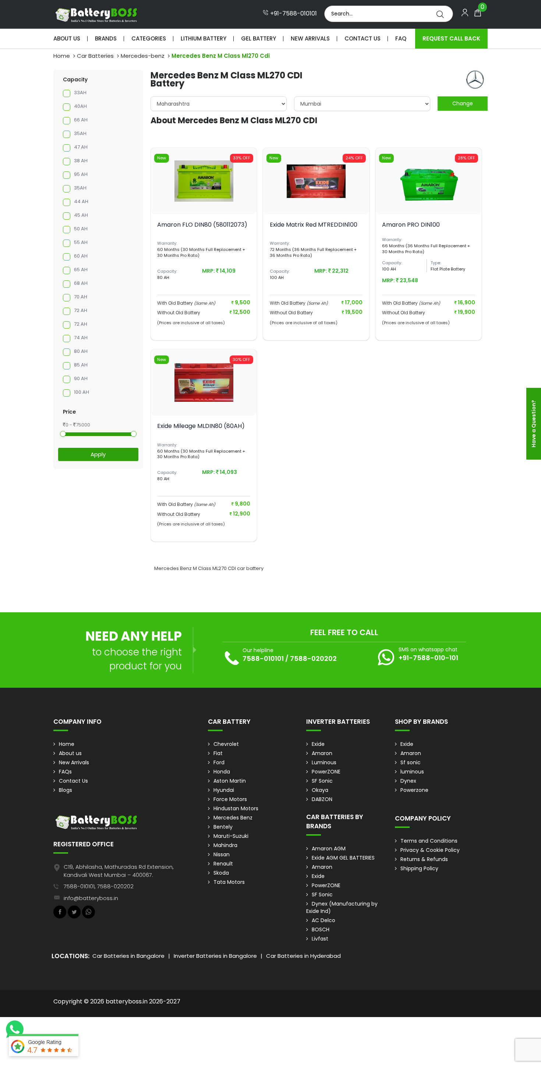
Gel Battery (258, 38)
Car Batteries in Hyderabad (303, 956)
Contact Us (362, 38)
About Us (66, 38)
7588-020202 (313, 658)
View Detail (204, 202)
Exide (318, 744)
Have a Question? (533, 423)
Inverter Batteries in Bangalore (215, 956)
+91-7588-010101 (293, 14)
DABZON (322, 799)
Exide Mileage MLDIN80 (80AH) (201, 426)
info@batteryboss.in (91, 898)
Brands (106, 38)
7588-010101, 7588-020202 (99, 886)
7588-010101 (263, 658)
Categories (148, 38)
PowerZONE (326, 771)
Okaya (320, 790)
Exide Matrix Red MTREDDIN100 (313, 224)
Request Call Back (451, 38)
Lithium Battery (203, 38)
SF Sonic (322, 781)
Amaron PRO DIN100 (411, 224)
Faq (400, 38)
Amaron (322, 753)
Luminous (324, 762)
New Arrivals (310, 38)
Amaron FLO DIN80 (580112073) (202, 224)
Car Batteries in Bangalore (128, 956)
